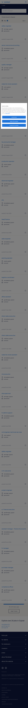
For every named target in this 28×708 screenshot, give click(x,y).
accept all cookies (14, 125)
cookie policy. (7, 113)
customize (14, 117)
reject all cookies (14, 121)
